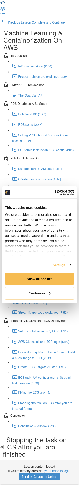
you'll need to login (57, 470)
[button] (2, 4)
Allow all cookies (39, 279)
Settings (59, 265)
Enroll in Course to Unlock (39, 476)
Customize (37, 293)
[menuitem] (2, 10)
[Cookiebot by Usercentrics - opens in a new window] (56, 192)
